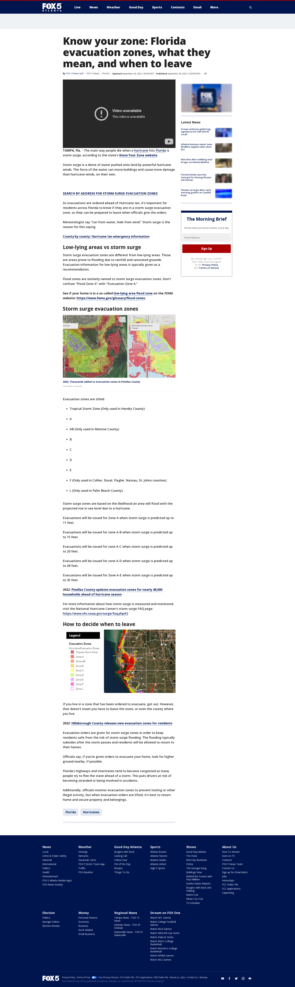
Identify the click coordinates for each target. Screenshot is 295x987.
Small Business (86, 934)
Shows (191, 847)
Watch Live (192, 894)
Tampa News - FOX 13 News (126, 919)
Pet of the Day (122, 864)
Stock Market (85, 930)
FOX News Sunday (52, 884)
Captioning (228, 892)
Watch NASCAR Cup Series (165, 933)
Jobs (224, 876)
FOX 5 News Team (232, 864)
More (214, 7)
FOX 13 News (93, 73)
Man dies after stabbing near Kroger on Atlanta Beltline (197, 161)
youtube (222, 978)
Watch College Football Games (163, 923)
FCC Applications (231, 888)
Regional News (125, 913)
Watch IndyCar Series (162, 937)
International (49, 864)
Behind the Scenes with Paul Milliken (199, 878)
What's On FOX (194, 898)
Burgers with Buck (124, 851)
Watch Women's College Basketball (163, 950)
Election (48, 913)
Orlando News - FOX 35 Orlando (127, 926)
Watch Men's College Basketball (161, 943)
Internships (228, 880)
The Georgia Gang (196, 868)
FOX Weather (85, 872)
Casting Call (120, 855)
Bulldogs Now (194, 872)
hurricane (141, 150)
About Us (229, 847)
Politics (46, 868)
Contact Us (228, 868)
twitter (236, 978)
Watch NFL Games (160, 917)
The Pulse (191, 855)
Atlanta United (158, 864)
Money (83, 913)
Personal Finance (87, 917)
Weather (85, 847)
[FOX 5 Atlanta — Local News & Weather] (53, 7)
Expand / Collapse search (251, 7)
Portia (189, 864)
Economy (83, 921)
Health (46, 872)
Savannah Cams (87, 860)
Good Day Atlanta (128, 847)
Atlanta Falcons (158, 855)
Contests (227, 860)
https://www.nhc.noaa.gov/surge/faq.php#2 (95, 613)
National (47, 860)
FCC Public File (230, 884)
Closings (83, 851)
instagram (243, 978)
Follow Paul (120, 860)
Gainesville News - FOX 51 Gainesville (128, 933)
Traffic (82, 868)
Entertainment (50, 876)
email (250, 978)
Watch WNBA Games (162, 955)
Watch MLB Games (161, 929)
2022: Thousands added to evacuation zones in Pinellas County (101, 381)
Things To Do (121, 872)
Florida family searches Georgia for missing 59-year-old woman (196, 177)
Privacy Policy (210, 264)
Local (45, 851)
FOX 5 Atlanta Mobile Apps (57, 880)
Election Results (51, 925)
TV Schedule (193, 903)
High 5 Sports (157, 868)
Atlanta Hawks (158, 860)
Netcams (83, 855)
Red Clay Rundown (196, 860)
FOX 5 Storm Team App (91, 864)
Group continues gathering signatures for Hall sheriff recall (195, 131)
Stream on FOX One (165, 913)
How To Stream (231, 851)
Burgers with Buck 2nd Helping (198, 889)
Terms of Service (209, 267)
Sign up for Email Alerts (235, 872)
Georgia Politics (51, 921)
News (46, 847)
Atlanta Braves (158, 851)
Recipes (118, 868)
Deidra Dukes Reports (198, 883)
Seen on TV (228, 855)
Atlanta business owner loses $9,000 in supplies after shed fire (196, 147)
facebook (229, 978)
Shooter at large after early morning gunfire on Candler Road (196, 192)
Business (83, 925)
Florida (105, 73)
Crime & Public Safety (54, 855)
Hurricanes (91, 812)
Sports (155, 847)
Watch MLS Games (160, 959)
